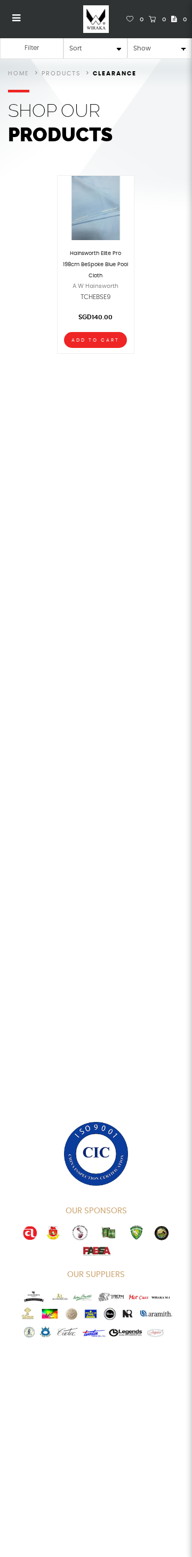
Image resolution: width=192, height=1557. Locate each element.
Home (18, 73)
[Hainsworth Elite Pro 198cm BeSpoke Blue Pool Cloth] (96, 207)
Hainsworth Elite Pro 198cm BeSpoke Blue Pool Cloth (95, 264)
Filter (32, 48)
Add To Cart (95, 340)
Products (61, 73)
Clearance (115, 73)
